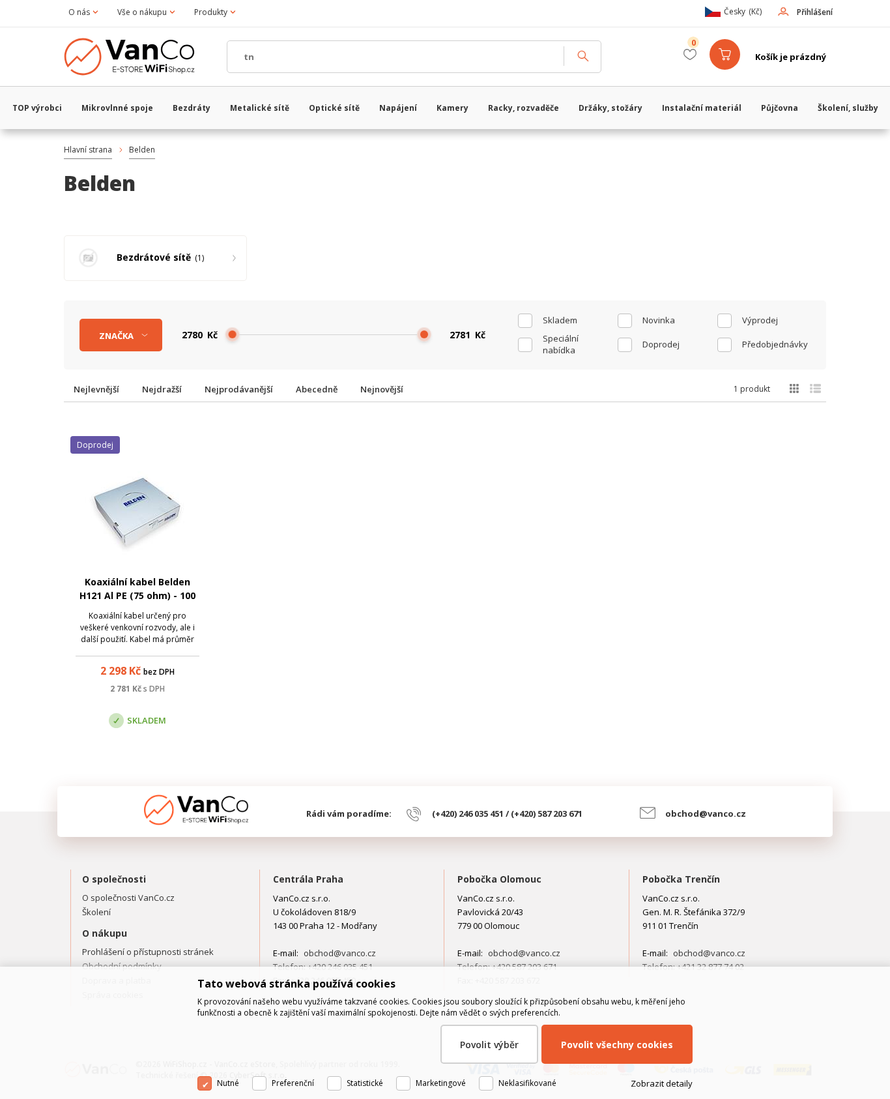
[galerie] (793, 388)
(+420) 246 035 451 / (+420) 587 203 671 (507, 813)
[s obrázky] (815, 388)
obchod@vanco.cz (705, 813)
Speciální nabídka (561, 344)
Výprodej (760, 320)
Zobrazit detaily (662, 1083)
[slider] (232, 334)
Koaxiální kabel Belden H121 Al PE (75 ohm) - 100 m (137, 595)
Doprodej (661, 344)
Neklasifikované (527, 1083)
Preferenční (293, 1083)
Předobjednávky (775, 344)
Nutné (228, 1083)
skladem (560, 320)
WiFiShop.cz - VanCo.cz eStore (139, 57)
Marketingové (441, 1083)
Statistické (365, 1083)
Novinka (658, 320)
